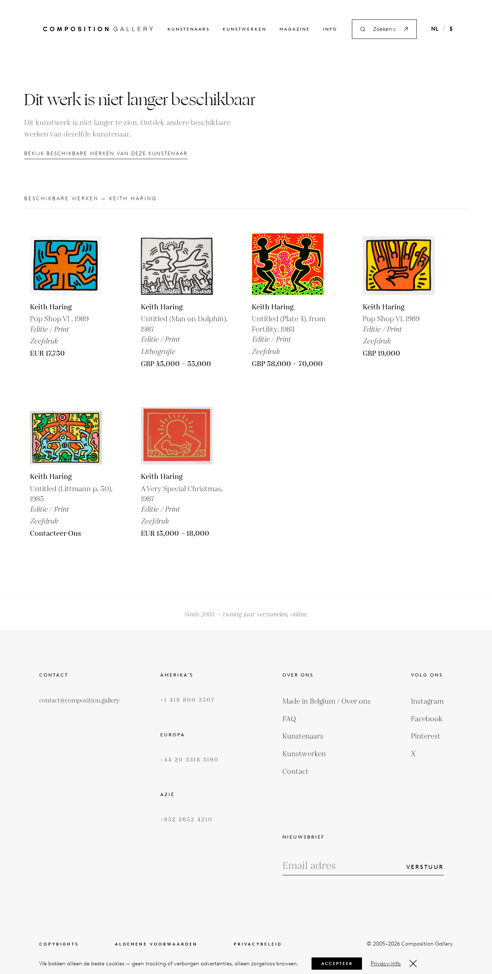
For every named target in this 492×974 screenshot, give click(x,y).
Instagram (427, 701)
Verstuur (425, 866)
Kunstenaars (188, 29)
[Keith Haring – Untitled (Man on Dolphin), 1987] (177, 259)
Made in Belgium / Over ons (326, 701)
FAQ (289, 719)
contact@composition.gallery (79, 700)
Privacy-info (386, 963)
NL (434, 29)
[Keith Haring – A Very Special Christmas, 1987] (177, 428)
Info (330, 29)
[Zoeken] (406, 29)
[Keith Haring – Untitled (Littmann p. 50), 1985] (66, 428)
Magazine (294, 29)
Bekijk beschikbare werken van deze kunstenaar (106, 154)
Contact (295, 772)
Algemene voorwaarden (156, 944)
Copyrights (59, 944)
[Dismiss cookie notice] (413, 963)
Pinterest (425, 736)
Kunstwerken (245, 29)
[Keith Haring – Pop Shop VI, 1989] (66, 259)
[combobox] (384, 29)
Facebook (427, 719)
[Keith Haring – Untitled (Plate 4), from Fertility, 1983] (288, 259)
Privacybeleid (258, 944)
